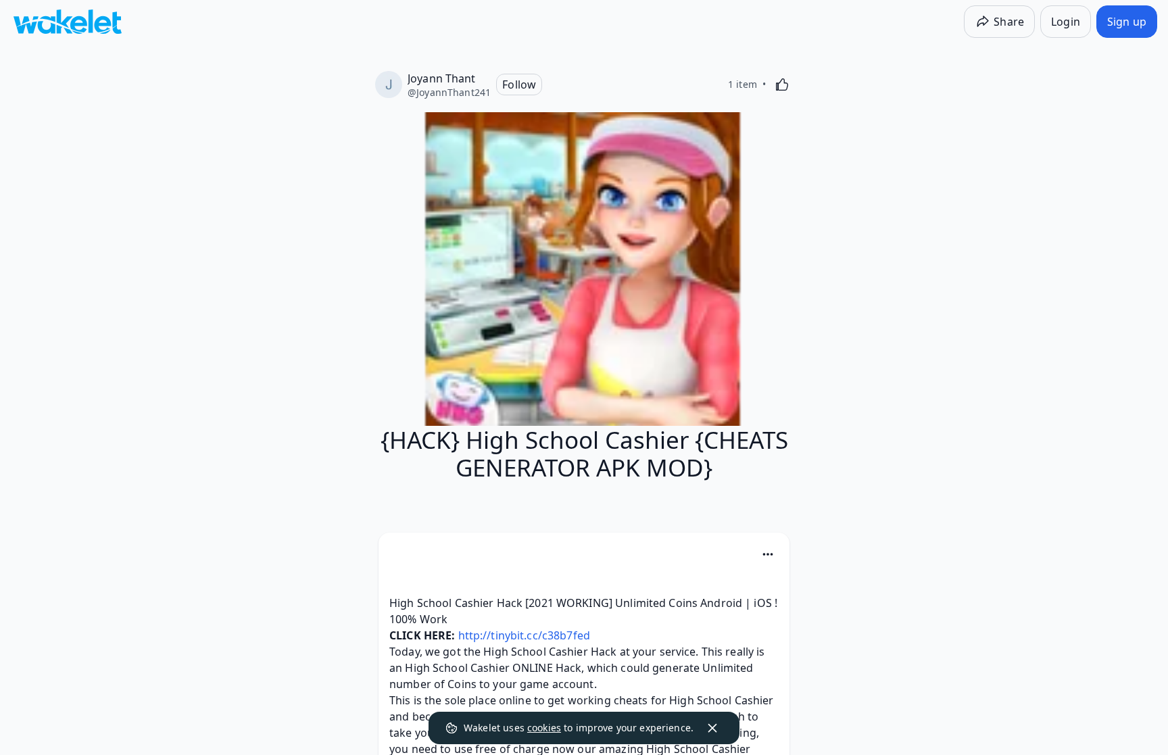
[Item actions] (768, 554)
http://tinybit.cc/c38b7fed (524, 635)
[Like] (782, 84)
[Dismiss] (712, 728)
